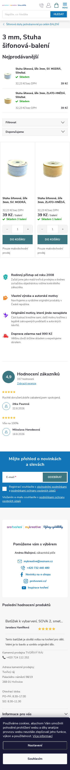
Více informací (42, 736)
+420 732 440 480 (38, 568)
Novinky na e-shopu (38, 574)
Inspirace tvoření (38, 587)
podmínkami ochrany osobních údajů (33, 490)
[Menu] (65, 5)
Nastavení (35, 745)
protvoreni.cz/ (38, 581)
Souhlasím (35, 759)
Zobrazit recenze (26, 383)
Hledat (59, 14)
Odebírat (55, 477)
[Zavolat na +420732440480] (41, 5)
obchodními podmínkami (52, 487)
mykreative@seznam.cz (38, 561)
